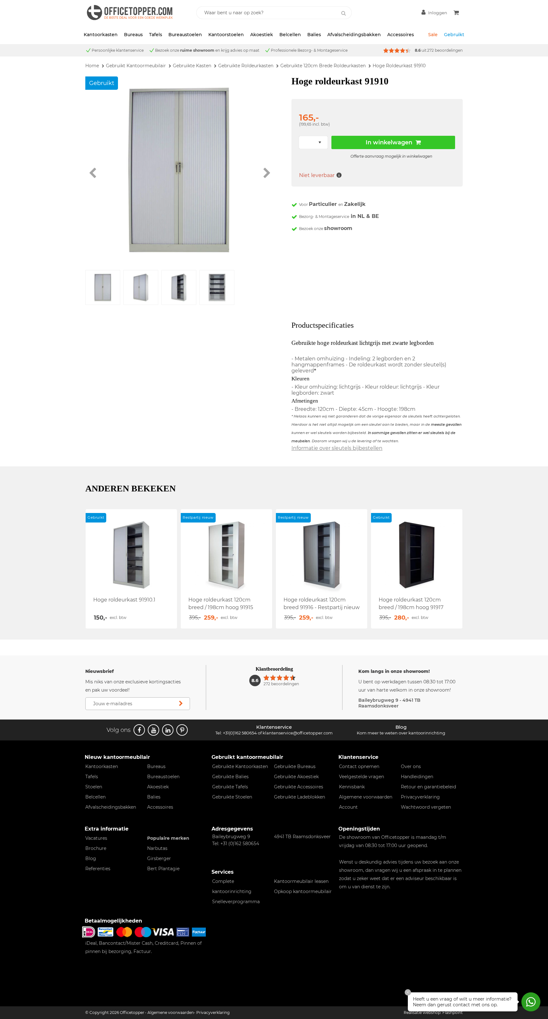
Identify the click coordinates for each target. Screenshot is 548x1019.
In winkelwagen (389, 142)
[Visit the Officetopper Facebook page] (139, 730)
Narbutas (157, 848)
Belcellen (290, 34)
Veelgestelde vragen (361, 776)
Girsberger (159, 858)
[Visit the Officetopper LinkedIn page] (167, 730)
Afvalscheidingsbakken (354, 34)
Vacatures (96, 838)
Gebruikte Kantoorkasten (240, 766)
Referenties (97, 868)
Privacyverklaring (420, 797)
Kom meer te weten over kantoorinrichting (401, 732)
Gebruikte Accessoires (298, 787)
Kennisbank (352, 787)
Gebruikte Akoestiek (296, 776)
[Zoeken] (343, 13)
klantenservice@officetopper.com (298, 732)
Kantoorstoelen (226, 34)
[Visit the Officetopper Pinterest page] (182, 730)
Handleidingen (417, 776)
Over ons (411, 766)
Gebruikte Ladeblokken (299, 797)
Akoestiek (261, 34)
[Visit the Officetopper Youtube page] (153, 730)
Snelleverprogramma (236, 901)
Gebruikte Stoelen (232, 797)
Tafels (155, 34)
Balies (314, 34)
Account (348, 807)
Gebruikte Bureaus (295, 766)
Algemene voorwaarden (365, 797)
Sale (433, 34)
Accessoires (400, 34)
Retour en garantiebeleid (428, 787)
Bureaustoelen (185, 34)
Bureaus (133, 34)
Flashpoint (452, 1012)
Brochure (95, 848)
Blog (90, 858)
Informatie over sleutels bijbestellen (336, 448)
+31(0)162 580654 (240, 732)
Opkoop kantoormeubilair (303, 891)
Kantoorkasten (101, 34)
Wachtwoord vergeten (426, 807)
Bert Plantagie (163, 868)
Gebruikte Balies (230, 776)
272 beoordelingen (445, 50)
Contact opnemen (359, 766)
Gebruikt (454, 34)
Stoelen (93, 787)
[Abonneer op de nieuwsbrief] (181, 704)
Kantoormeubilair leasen (301, 881)
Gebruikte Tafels (230, 787)
